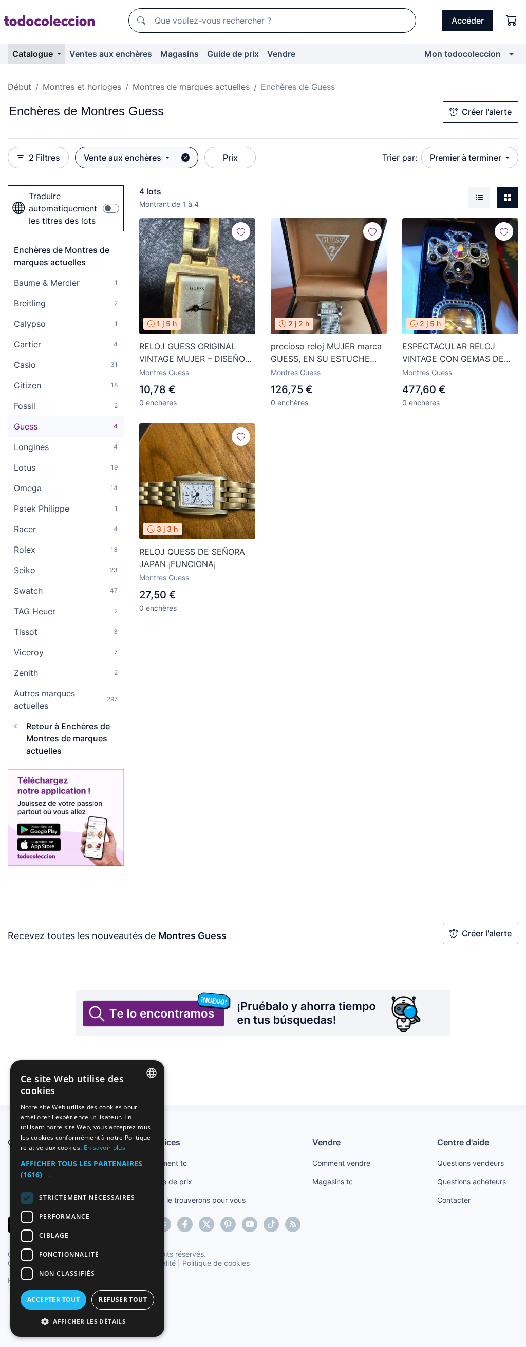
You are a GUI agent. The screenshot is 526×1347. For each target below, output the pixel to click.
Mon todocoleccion (462, 54)
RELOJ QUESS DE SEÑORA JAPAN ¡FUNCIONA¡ (192, 557)
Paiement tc (167, 1163)
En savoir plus (104, 1147)
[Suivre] (241, 231)
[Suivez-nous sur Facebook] (185, 1224)
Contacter (454, 1200)
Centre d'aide (463, 1142)
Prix (230, 157)
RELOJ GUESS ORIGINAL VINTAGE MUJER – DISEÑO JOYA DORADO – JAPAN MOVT (192, 353)
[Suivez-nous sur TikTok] (271, 1224)
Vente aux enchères (123, 157)
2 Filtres (44, 157)
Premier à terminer (466, 157)
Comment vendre (341, 1163)
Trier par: (399, 157)
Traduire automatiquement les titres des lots (63, 208)
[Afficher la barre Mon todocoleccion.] (511, 54)
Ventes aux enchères (110, 54)
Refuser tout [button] (123, 1299)
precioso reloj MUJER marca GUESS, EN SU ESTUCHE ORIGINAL (326, 353)
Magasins (179, 54)
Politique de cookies (216, 1263)
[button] (87, 1169)
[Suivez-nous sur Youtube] (249, 1224)
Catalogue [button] (33, 54)
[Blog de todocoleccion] (292, 1224)
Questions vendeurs (470, 1163)
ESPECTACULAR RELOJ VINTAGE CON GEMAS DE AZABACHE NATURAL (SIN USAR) (454, 353)
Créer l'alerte (487, 112)
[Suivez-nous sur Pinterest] (228, 1224)
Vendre (281, 54)
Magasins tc (332, 1181)
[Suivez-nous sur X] (206, 1224)
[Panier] (511, 20)
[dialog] (87, 1198)
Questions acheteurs (471, 1181)
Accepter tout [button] (53, 1299)
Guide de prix (233, 54)
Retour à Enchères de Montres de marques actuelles (68, 738)
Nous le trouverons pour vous (196, 1200)
